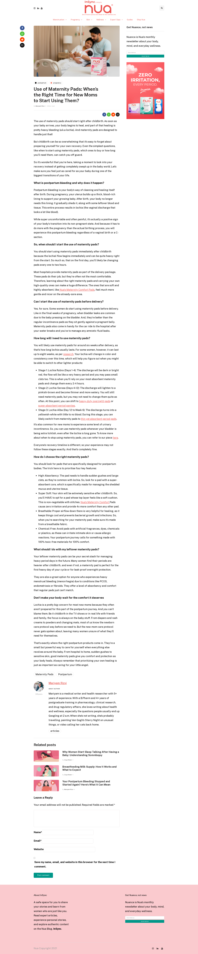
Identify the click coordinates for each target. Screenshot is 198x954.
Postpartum (65, 674)
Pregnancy (75, 20)
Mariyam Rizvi (40, 106)
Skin (88, 20)
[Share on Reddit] (113, 114)
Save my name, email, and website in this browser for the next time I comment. (74, 864)
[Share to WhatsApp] (109, 114)
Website (39, 849)
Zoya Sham (68, 760)
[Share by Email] (118, 114)
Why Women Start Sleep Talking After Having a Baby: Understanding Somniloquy (90, 753)
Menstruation (58, 20)
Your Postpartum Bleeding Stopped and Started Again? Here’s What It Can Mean (86, 783)
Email (37, 840)
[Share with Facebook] (104, 114)
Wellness (100, 20)
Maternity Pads (44, 674)
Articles (54, 730)
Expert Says (115, 20)
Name (38, 832)
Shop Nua (141, 20)
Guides (130, 20)
